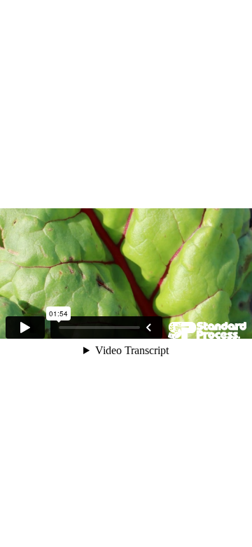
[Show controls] (148, 327)
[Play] (25, 327)
